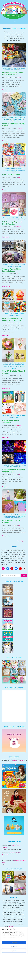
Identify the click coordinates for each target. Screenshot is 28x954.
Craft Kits (8, 363)
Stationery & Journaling (10, 416)
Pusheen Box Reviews (18, 117)
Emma (19, 77)
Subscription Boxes (19, 68)
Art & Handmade (10, 168)
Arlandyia (18, 226)
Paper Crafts (21, 516)
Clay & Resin (6, 514)
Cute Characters (15, 514)
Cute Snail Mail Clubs (11, 175)
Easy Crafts (15, 363)
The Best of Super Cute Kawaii (14, 70)
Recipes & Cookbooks (10, 314)
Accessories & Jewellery (10, 217)
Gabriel (18, 177)
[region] (14, 940)
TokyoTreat (14, 760)
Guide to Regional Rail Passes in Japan (11, 270)
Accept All (14, 942)
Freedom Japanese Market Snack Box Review (12, 74)
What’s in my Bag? (19, 219)
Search (24, 575)
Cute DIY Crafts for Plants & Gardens (13, 372)
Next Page (22, 541)
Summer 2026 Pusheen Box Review (13, 125)
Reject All (14, 951)
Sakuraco (21, 760)
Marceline (19, 128)
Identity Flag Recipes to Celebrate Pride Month (12, 319)
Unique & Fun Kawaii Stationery (10, 421)
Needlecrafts (12, 516)
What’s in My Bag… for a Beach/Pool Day (12, 223)
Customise (14, 946)
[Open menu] (15, 22)
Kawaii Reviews (7, 68)
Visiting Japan (16, 266)
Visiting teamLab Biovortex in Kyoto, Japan (13, 471)
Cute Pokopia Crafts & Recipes (11, 522)
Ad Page (11, 926)
